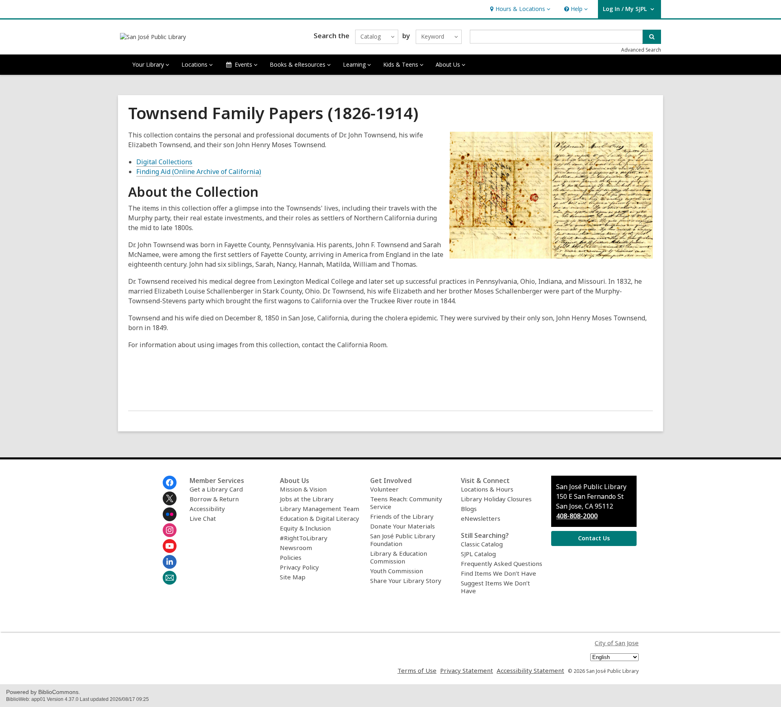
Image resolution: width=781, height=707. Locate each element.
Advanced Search (641, 49)
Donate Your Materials (402, 526)
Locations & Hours (487, 489)
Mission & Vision (303, 489)
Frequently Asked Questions (501, 563)
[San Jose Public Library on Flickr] (170, 514)
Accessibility (207, 509)
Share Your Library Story (405, 580)
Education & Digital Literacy (319, 518)
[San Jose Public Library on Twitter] (170, 498)
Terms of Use (416, 670)
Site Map (292, 577)
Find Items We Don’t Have (498, 573)
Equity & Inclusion (305, 528)
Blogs (469, 509)
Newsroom (296, 548)
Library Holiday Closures (496, 499)
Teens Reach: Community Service (406, 503)
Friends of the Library (402, 516)
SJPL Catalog (478, 554)
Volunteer (384, 489)
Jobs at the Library (307, 499)
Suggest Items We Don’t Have (495, 587)
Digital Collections (164, 161)
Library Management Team (319, 509)
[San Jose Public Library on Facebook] (170, 482)
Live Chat (203, 518)
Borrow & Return (214, 499)
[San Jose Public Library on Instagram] (170, 530)
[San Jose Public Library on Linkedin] (170, 562)
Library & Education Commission (398, 557)
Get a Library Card (216, 489)
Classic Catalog (482, 544)
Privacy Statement (466, 670)
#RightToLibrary (303, 538)
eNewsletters (480, 518)
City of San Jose (617, 643)
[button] (519, 9)
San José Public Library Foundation (402, 540)
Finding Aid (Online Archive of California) (198, 171)
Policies (290, 557)
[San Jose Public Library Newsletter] (170, 578)
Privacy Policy (299, 567)
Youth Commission (396, 571)
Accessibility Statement (530, 670)
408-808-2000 (577, 515)
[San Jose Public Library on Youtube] (170, 546)
